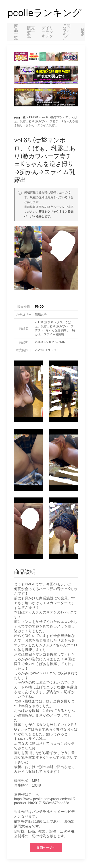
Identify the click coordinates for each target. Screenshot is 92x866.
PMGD (33, 117)
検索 (83, 32)
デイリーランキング (47, 32)
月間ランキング (67, 32)
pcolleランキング (44, 12)
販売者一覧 (31, 32)
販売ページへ (46, 847)
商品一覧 (16, 32)
